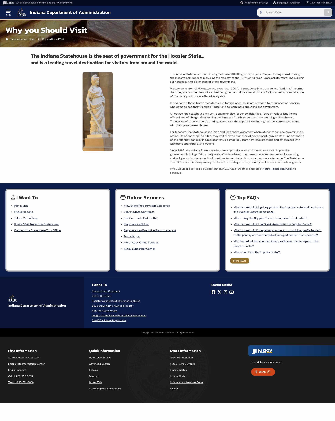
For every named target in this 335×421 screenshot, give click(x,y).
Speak (262, 371)
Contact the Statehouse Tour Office (37, 230)
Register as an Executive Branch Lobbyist (150, 230)
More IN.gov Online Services (141, 242)
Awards (174, 388)
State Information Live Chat (24, 357)
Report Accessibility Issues (266, 362)
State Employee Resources (105, 388)
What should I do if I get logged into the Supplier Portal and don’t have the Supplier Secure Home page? (278, 209)
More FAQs (239, 260)
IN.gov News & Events (182, 363)
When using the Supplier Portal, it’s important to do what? (270, 218)
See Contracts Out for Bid (140, 218)
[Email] (231, 292)
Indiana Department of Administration (70, 12)
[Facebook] (213, 292)
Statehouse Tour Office (22, 39)
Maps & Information (181, 357)
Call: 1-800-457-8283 (20, 376)
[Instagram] (225, 292)
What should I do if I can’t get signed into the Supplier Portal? (273, 224)
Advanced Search (99, 363)
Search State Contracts (139, 212)
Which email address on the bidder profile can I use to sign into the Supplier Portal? (276, 243)
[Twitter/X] (219, 292)
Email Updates (178, 369)
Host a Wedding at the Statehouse (36, 224)
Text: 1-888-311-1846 (21, 382)
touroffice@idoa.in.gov (277, 169)
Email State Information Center (26, 363)
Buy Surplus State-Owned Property (112, 305)
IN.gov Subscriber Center (139, 249)
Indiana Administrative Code (186, 382)
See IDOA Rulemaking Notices (109, 320)
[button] (254, 2)
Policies (93, 369)
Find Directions (23, 212)
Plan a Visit (21, 206)
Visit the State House (104, 310)
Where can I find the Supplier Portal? (257, 252)
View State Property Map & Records (147, 206)
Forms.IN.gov (132, 236)
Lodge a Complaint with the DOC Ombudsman (119, 315)
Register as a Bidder (136, 224)
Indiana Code (177, 376)
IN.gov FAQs (95, 382)
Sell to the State (101, 296)
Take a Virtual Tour (26, 218)
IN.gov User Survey (100, 357)
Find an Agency (17, 369)
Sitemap (94, 376)
